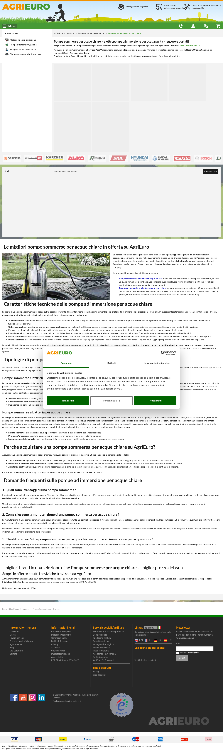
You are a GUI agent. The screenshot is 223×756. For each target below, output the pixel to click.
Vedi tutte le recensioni (145, 660)
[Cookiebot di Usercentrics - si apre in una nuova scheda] (163, 353)
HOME (57, 33)
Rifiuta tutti (68, 400)
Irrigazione (11, 33)
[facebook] (14, 705)
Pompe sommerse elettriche (91, 33)
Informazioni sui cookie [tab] (156, 363)
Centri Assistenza (101, 641)
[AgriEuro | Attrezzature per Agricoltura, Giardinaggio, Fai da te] (37, 7)
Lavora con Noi (17, 638)
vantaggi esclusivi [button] (185, 638)
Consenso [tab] (66, 363)
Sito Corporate (16, 650)
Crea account (99, 675)
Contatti (13, 654)
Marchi (13, 635)
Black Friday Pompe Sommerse (15, 609)
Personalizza (110, 400)
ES (170, 640)
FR (150, 640)
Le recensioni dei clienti (150, 647)
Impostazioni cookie (60, 654)
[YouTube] (23, 705)
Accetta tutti (155, 400)
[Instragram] (32, 705)
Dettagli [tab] (111, 363)
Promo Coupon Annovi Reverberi (47, 609)
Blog (12, 647)
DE (160, 640)
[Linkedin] (41, 705)
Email (178, 643)
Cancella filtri (210, 171)
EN (140, 640)
